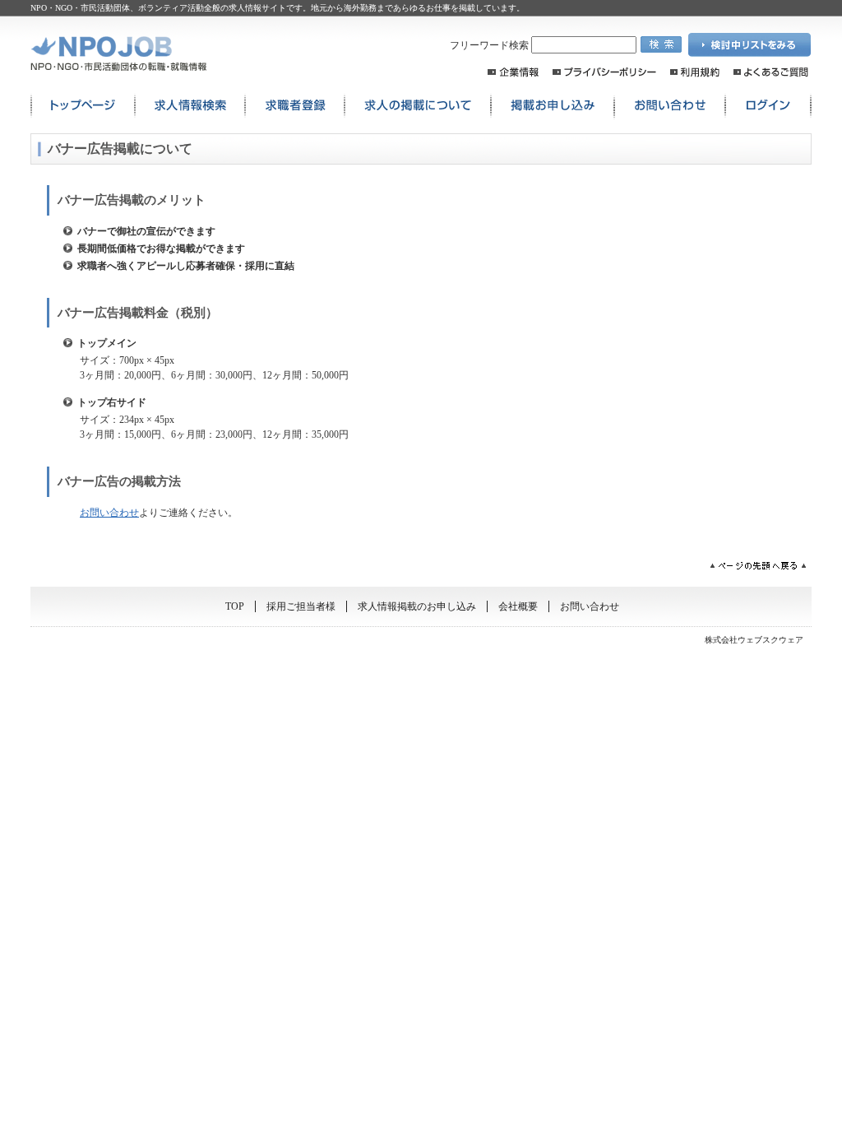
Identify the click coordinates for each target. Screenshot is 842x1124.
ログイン (768, 106)
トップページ (82, 106)
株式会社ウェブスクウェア (754, 639)
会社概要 (518, 606)
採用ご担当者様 (300, 606)
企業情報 (513, 72)
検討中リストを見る (750, 45)
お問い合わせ (669, 106)
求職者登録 (295, 106)
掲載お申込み (552, 106)
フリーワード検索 (490, 45)
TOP (234, 606)
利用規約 (694, 72)
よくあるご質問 (771, 72)
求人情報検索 (190, 106)
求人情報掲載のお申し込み (417, 606)
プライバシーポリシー (604, 72)
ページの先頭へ (758, 565)
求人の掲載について (418, 106)
